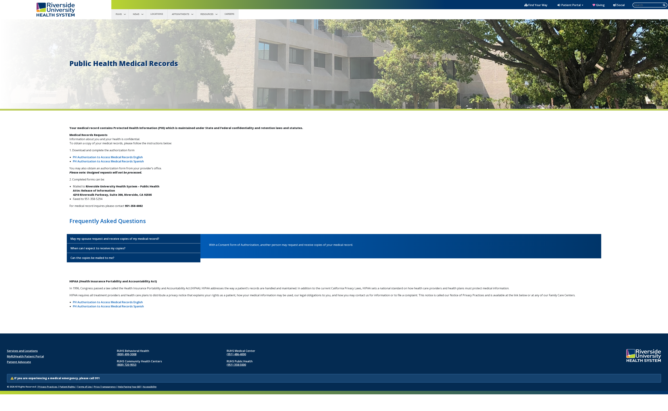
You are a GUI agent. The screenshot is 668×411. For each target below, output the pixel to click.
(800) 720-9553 (126, 365)
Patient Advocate (19, 362)
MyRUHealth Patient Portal (25, 356)
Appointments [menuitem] (180, 14)
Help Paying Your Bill (129, 386)
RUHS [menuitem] (119, 14)
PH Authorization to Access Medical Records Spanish (108, 161)
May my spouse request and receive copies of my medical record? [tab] (114, 239)
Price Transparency (105, 386)
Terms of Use (84, 386)
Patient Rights (67, 386)
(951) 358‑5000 (236, 365)
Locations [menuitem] (156, 14)
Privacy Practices (48, 386)
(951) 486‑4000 (236, 354)
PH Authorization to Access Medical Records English (108, 157)
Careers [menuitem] (229, 14)
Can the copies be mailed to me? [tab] (92, 258)
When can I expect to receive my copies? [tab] (97, 248)
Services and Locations (22, 351)
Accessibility (150, 386)
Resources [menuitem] (206, 14)
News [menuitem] (136, 14)
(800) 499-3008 (126, 354)
